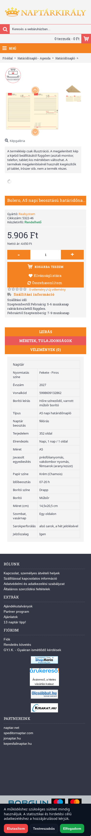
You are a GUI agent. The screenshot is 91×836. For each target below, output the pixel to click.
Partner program (16, 611)
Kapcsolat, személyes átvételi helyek (32, 573)
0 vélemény (37, 289)
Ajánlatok (11, 617)
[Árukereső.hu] (44, 672)
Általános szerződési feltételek (27, 589)
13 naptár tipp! (15, 622)
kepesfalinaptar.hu (18, 743)
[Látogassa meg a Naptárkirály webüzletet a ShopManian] (44, 662)
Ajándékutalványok (18, 606)
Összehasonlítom (47, 283)
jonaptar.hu (12, 738)
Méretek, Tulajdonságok (45, 340)
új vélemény (57, 289)
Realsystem (27, 214)
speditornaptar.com (18, 733)
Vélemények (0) (45, 349)
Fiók (7, 639)
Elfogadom (72, 828)
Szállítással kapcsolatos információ (30, 578)
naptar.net (11, 728)
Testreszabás (44, 828)
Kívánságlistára (47, 275)
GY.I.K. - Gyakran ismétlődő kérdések (32, 650)
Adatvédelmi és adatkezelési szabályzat (34, 584)
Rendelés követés (17, 644)
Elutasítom (16, 828)
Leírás (45, 332)
